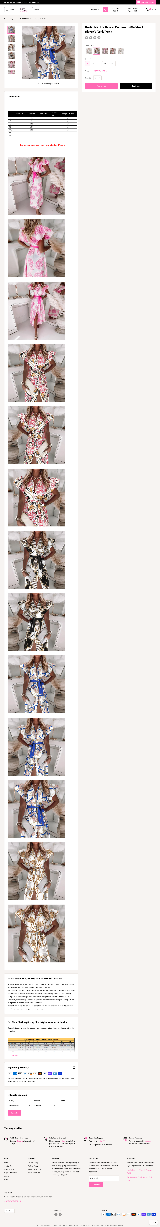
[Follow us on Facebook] (55, 1214)
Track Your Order (34, 1173)
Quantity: (88, 78)
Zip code (61, 1101)
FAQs (6, 1163)
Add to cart (101, 86)
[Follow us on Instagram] (60, 1214)
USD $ (8, 1211)
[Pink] (104, 51)
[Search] (105, 9)
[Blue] (96, 51)
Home (6, 19)
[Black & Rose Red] (112, 51)
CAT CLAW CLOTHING (12, 1201)
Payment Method (10, 1173)
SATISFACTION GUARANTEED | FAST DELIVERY (22, 2)
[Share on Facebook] (86, 37)
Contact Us (101, 1141)
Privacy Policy (33, 1163)
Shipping (20, 1141)
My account (132, 11)
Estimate (14, 1113)
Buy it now (136, 86)
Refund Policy (33, 1166)
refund (63, 1141)
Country (11, 1101)
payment (148, 1141)
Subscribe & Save (147, 2)
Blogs (6, 1179)
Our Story (7, 1176)
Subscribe (96, 1185)
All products (14, 19)
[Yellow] (120, 51)
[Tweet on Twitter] (94, 37)
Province (36, 1101)
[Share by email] (98, 37)
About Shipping (9, 1169)
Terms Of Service (34, 1169)
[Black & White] (88, 51)
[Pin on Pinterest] (90, 37)
